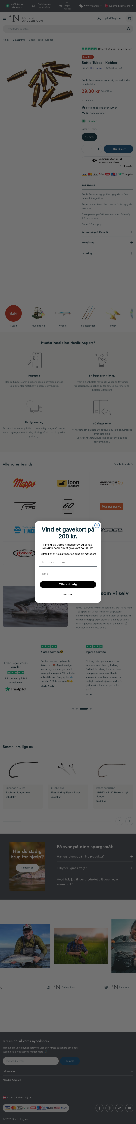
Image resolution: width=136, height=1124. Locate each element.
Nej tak (68, 594)
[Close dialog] (97, 525)
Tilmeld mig (68, 584)
